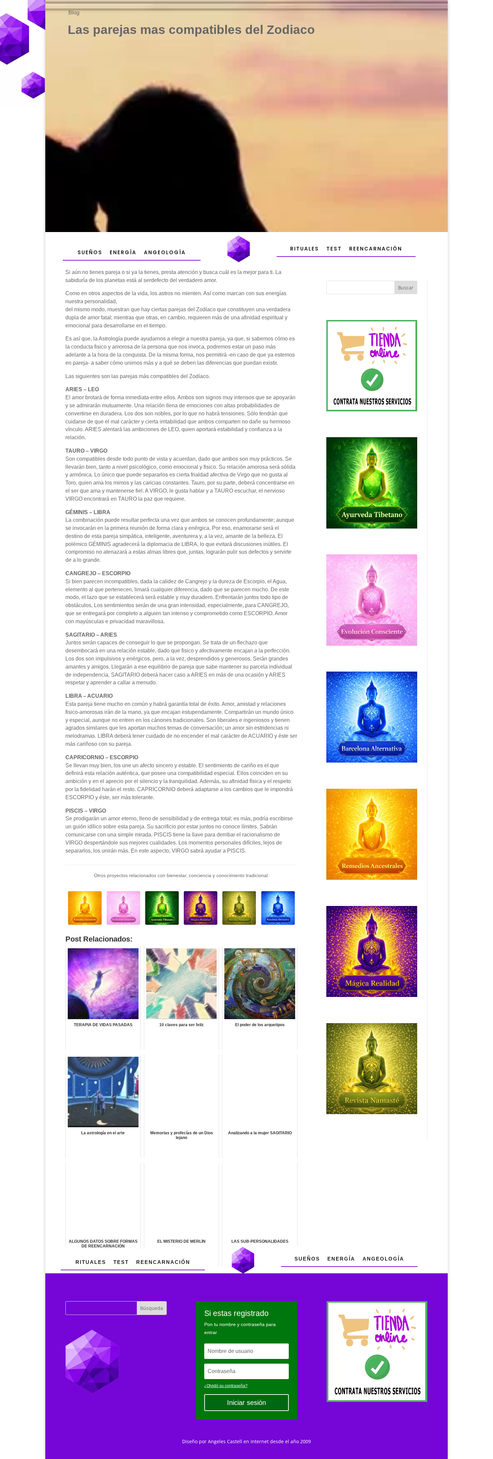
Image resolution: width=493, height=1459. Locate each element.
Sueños (89, 252)
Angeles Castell (225, 1441)
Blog (73, 12)
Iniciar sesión (246, 1402)
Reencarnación (375, 248)
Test (334, 248)
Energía (123, 252)
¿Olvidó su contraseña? (226, 1385)
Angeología (165, 252)
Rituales (304, 248)
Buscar (406, 287)
